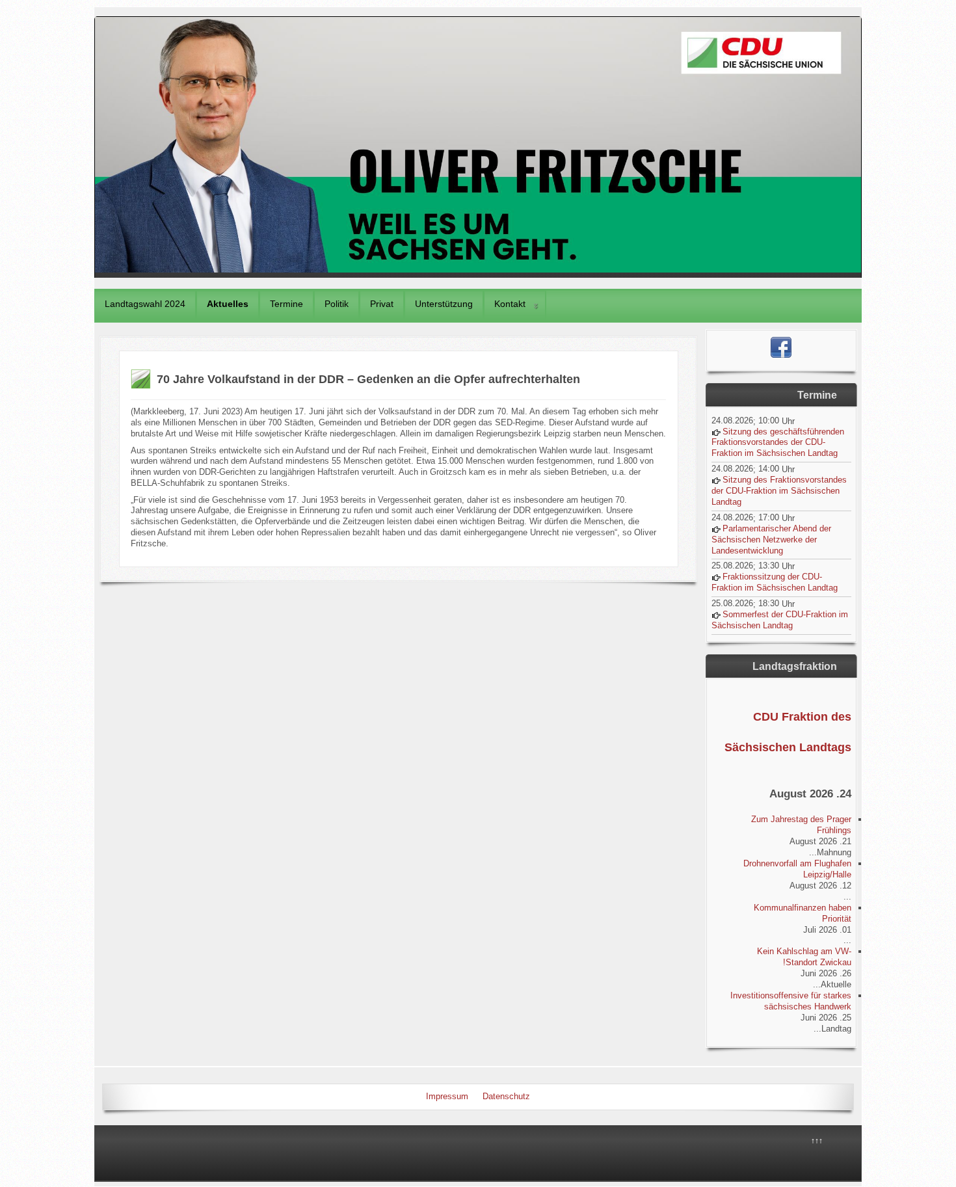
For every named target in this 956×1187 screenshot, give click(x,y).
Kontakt (509, 304)
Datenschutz (506, 1096)
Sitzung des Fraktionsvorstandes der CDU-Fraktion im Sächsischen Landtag (779, 491)
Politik (337, 304)
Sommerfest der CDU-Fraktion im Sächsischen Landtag (779, 619)
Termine (286, 304)
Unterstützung (444, 304)
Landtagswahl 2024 (145, 304)
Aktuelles (227, 304)
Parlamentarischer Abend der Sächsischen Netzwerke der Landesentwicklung (771, 539)
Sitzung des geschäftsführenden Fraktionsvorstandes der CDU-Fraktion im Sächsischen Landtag (777, 443)
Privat (381, 304)
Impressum (447, 1096)
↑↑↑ (817, 1140)
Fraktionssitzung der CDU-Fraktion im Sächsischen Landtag (774, 582)
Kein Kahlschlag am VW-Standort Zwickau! (804, 956)
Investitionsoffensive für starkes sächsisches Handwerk (790, 1001)
